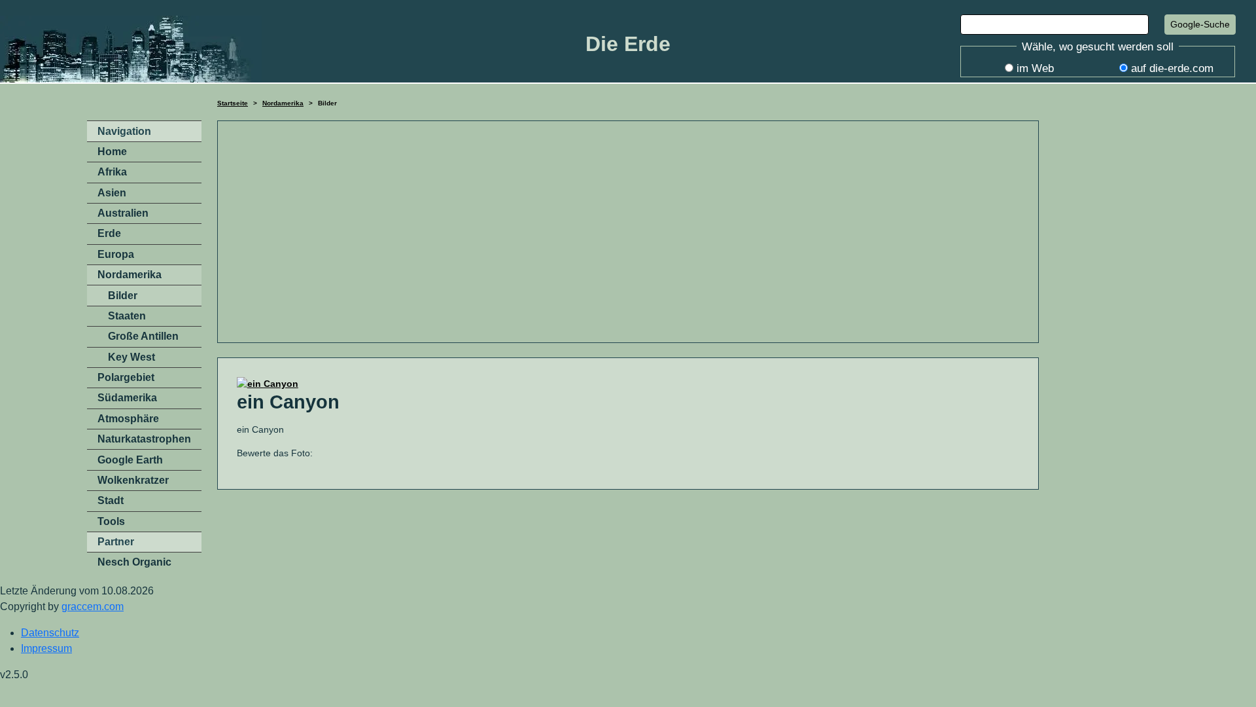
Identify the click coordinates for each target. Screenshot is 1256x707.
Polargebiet (125, 377)
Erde (109, 233)
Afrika (112, 171)
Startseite (232, 103)
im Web (1035, 68)
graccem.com (92, 606)
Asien (111, 192)
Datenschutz (50, 632)
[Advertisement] (628, 231)
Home (112, 151)
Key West (131, 357)
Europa (115, 254)
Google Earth (130, 459)
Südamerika (127, 397)
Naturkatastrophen (144, 438)
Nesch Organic (134, 562)
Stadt (110, 500)
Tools (111, 521)
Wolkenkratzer (133, 480)
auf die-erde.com (1172, 68)
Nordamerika (283, 103)
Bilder (122, 295)
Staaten (127, 315)
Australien (122, 213)
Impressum (46, 648)
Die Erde (628, 44)
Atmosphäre (128, 418)
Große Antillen (143, 336)
